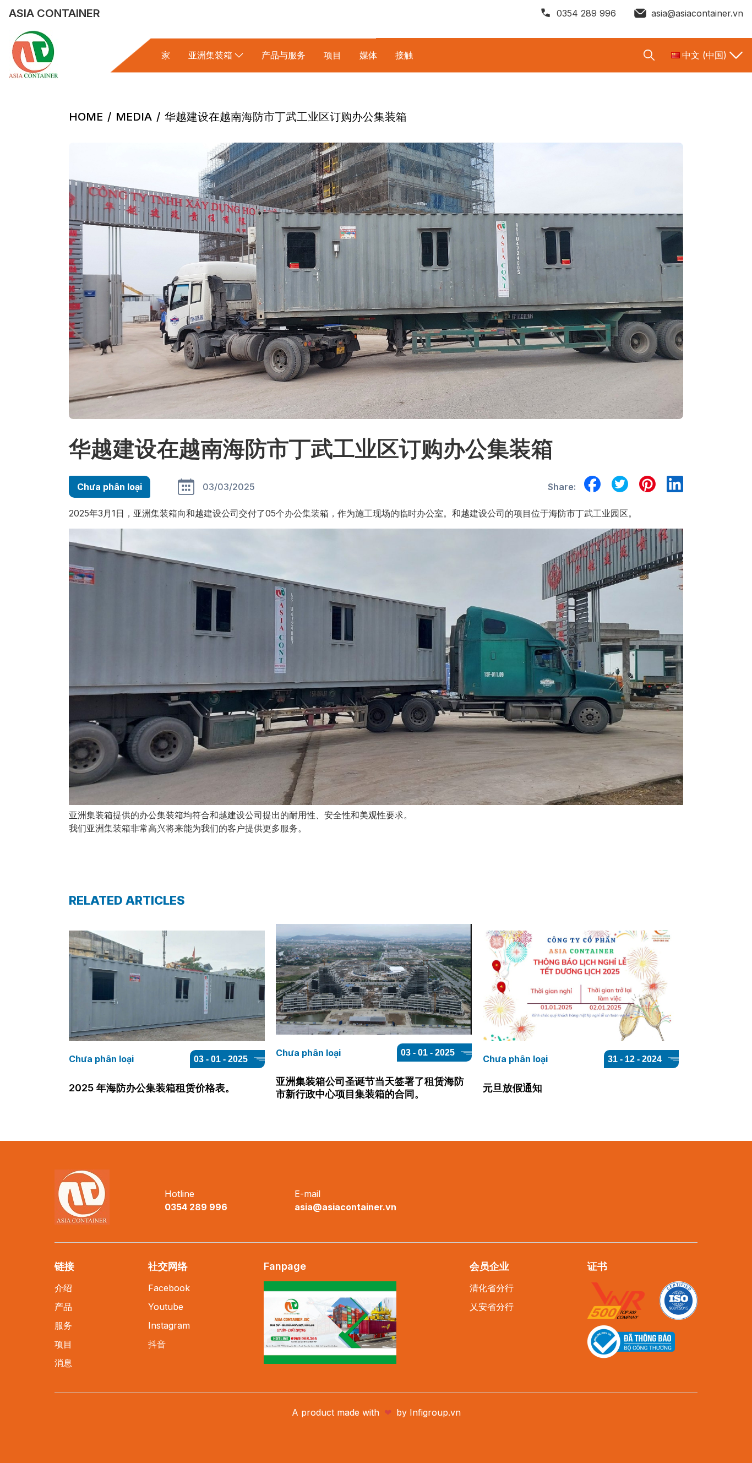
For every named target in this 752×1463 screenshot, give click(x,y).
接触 (404, 55)
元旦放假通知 (512, 1088)
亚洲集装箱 (210, 55)
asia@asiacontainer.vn (697, 13)
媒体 (368, 55)
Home (86, 116)
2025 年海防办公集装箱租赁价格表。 (152, 1088)
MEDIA (134, 116)
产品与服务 (283, 55)
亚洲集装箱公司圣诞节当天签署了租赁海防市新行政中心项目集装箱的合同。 (370, 1087)
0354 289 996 (586, 13)
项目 (332, 55)
